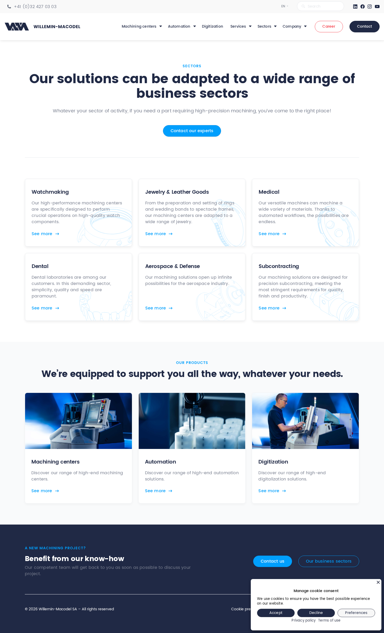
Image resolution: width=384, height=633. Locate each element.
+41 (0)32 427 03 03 (35, 6)
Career (328, 26)
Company (292, 26)
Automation (179, 26)
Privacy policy (304, 620)
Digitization (212, 26)
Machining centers (139, 26)
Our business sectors (329, 561)
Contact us (272, 561)
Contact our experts (192, 130)
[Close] (378, 582)
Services (238, 26)
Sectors (264, 26)
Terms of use (329, 620)
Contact (364, 26)
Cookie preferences (249, 609)
